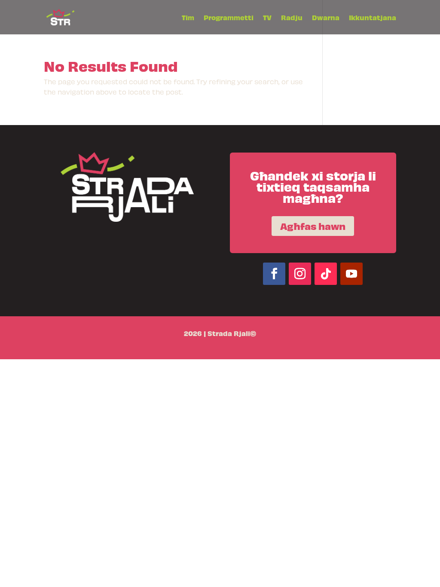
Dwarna (325, 17)
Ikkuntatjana (372, 17)
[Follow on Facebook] (274, 274)
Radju (291, 17)
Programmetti (229, 17)
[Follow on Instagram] (300, 274)
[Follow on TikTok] (326, 274)
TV (267, 17)
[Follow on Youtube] (351, 274)
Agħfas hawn (312, 226)
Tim (188, 17)
